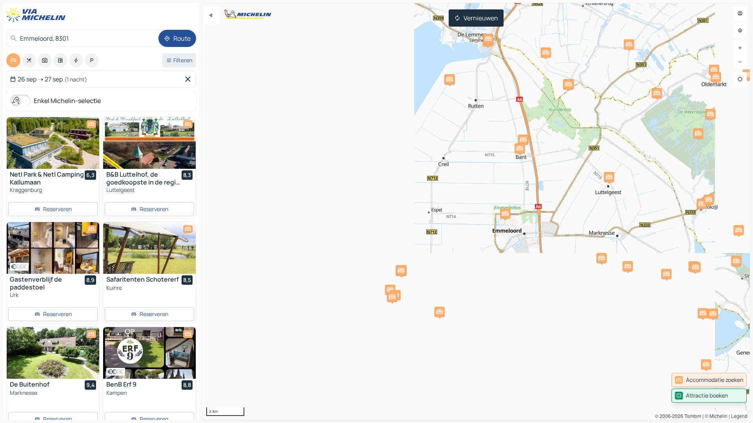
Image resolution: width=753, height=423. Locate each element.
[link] (709, 380)
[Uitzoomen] (740, 62)
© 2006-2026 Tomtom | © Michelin (691, 415)
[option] (13, 60)
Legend (739, 415)
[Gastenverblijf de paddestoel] (53, 248)
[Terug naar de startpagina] (37, 15)
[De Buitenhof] (53, 353)
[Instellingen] (740, 31)
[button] (627, 266)
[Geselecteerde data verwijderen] (189, 79)
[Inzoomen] (740, 48)
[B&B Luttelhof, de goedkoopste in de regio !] (149, 143)
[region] (476, 211)
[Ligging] (740, 79)
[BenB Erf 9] (149, 353)
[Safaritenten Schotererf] (149, 248)
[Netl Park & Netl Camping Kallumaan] (53, 143)
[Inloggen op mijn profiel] (740, 13)
